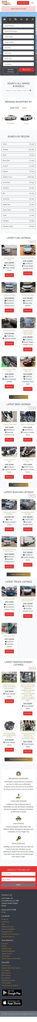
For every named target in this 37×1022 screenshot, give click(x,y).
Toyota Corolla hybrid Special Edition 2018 (28, 332)
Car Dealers (6, 970)
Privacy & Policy (7, 932)
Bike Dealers (6, 973)
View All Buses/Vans (18, 574)
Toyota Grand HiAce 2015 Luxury (9, 550)
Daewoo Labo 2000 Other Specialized (27, 600)
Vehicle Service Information (11, 959)
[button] (12, 992)
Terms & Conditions (8, 929)
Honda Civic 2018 (28, 295)
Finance (4, 946)
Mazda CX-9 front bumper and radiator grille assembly (9, 686)
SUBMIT (18, 885)
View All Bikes (18, 485)
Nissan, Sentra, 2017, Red (28, 370)
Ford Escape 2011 (9, 331)
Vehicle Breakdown (8, 951)
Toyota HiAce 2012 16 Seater (27, 513)
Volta (18, 215)
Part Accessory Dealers (10, 985)
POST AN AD (23, 3)
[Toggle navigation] (32, 3)
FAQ (3, 924)
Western (18, 221)
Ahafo (18, 144)
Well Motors (6, 965)
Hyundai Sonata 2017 (9, 259)
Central (18, 166)
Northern (18, 188)
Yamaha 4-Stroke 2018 (9, 461)
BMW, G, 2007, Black (28, 424)
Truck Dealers (6, 983)
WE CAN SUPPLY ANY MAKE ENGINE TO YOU (9, 735)
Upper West (18, 210)
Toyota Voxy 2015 (9, 295)
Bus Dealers (6, 978)
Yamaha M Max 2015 (9, 424)
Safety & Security (8, 927)
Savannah (18, 199)
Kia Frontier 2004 (9, 599)
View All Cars (18, 397)
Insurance (5, 944)
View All (32, 241)
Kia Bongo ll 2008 (9, 636)
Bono (18, 155)
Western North (18, 226)
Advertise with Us (8, 937)
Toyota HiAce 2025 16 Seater (9, 513)
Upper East (18, 204)
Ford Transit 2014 (28, 549)
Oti (18, 193)
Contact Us (5, 922)
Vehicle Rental (7, 949)
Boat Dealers (6, 975)
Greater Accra (18, 177)
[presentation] (2, 118)
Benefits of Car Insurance (10, 934)
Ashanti (18, 149)
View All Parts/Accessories (19, 759)
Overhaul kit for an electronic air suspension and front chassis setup (27, 736)
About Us (5, 919)
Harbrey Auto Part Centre (11, 968)
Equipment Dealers (8, 980)
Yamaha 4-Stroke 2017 (28, 461)
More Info (9, 275)
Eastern (18, 171)
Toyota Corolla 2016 (27, 258)
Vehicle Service (7, 954)
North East (18, 182)
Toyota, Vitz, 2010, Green (9, 370)
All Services (6, 956)
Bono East (18, 160)
